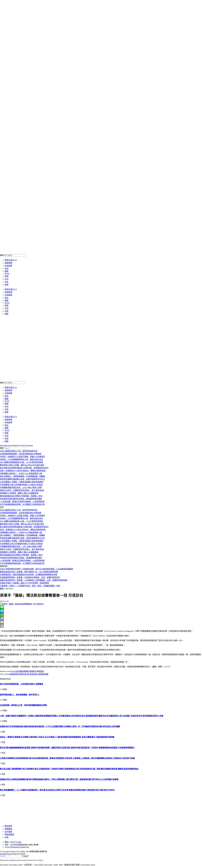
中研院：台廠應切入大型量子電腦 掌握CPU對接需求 (22, 457)
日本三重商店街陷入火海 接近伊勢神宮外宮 (18, 451)
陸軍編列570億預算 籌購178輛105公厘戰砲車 (19, 493)
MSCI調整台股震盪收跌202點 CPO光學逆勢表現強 (21, 462)
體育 (2, 589)
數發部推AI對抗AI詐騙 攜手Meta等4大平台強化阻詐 (22, 465)
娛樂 (6, 285)
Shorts (7, 274)
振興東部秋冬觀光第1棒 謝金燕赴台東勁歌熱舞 (28, 674)
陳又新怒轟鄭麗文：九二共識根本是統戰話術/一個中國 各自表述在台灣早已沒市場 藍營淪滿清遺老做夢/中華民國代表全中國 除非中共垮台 (57, 790)
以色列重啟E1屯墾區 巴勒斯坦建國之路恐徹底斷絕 (21, 482)
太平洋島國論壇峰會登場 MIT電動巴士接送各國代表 (22, 504)
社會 (6, 282)
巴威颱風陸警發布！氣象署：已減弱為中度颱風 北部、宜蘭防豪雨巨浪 (30, 577)
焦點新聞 (8, 263)
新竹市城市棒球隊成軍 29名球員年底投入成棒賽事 (21, 684)
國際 (6, 271)
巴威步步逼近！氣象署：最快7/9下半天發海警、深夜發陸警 (24, 583)
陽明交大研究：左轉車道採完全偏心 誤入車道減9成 (22, 490)
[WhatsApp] (101, 614)
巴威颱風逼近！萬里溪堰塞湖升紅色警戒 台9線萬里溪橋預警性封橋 (28, 575)
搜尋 (2, 255)
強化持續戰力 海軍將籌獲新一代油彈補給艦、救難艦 (22, 476)
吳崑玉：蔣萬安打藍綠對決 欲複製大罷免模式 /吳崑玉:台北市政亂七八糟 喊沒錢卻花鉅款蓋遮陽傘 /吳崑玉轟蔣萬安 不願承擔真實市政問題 (57, 737)
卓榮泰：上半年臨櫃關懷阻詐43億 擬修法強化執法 (21, 459)
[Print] (101, 626)
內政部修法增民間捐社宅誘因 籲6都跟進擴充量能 (21, 499)
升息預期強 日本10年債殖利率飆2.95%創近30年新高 (21, 485)
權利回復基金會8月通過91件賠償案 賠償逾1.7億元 (21, 496)
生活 (6, 279)
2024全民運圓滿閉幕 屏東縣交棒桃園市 (28, 671)
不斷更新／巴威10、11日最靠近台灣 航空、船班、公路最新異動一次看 (30, 586)
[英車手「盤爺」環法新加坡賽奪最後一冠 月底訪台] (21, 604)
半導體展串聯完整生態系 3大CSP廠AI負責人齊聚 (21, 488)
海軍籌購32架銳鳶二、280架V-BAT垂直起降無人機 (21, 473)
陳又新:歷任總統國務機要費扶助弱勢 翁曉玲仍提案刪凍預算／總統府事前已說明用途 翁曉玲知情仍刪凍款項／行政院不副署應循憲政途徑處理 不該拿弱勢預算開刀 (67, 748)
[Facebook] (101, 611)
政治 (6, 268)
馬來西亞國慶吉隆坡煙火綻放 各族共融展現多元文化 (22, 479)
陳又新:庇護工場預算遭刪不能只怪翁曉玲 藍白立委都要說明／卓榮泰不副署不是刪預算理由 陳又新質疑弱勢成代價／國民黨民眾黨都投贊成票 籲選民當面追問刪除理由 (69, 769)
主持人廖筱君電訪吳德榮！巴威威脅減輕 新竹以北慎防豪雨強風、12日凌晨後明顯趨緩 (36, 569)
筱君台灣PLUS (11, 260)
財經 (6, 276)
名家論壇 (8, 266)
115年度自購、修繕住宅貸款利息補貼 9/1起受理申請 (22, 502)
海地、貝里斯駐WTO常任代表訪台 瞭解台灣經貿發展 (22, 471)
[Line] (101, 607)
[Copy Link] (101, 618)
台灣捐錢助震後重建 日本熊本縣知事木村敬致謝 (20, 454)
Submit (25, 856)
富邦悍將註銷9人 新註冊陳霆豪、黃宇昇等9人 (19, 695)
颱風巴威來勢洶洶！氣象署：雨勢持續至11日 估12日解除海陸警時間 (29, 572)
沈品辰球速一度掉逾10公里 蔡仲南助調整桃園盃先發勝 (23, 705)
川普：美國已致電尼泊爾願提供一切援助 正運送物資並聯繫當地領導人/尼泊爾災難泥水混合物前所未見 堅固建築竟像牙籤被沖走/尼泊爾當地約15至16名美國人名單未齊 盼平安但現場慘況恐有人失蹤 (81, 716)
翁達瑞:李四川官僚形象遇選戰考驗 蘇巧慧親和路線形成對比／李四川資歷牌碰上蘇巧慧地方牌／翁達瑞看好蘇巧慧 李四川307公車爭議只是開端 (59, 779)
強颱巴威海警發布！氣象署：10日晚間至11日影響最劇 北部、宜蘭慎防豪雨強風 (33, 580)
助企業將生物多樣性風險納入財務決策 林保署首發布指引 (24, 468)
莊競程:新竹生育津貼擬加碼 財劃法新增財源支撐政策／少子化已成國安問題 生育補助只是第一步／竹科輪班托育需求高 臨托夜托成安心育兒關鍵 (60, 726)
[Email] (101, 622)
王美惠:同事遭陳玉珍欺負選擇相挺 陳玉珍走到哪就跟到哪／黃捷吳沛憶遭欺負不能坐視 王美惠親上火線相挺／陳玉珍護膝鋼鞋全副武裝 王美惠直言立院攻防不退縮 (67, 758)
